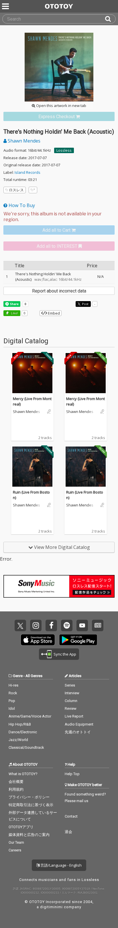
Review (70, 708)
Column (71, 701)
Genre (18, 676)
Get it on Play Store (78, 640)
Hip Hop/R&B (20, 724)
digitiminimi (51, 907)
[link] (59, 116)
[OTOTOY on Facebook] (51, 625)
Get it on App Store (38, 640)
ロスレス (16, 189)
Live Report (74, 716)
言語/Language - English (61, 865)
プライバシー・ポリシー (29, 797)
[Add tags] (33, 190)
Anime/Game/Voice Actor (30, 716)
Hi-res (13, 685)
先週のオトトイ (78, 732)
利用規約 (16, 789)
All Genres (33, 676)
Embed (53, 313)
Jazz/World (18, 740)
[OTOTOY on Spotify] (66, 625)
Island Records (27, 172)
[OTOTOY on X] (20, 625)
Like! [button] (14, 313)
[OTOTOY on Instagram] (36, 625)
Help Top (72, 774)
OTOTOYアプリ (21, 827)
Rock (13, 693)
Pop (12, 701)
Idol (12, 708)
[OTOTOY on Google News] (97, 625)
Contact (71, 816)
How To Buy (21, 205)
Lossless (64, 150)
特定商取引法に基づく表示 (31, 805)
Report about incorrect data (59, 291)
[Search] (110, 19)
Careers (15, 850)
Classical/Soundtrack (26, 747)
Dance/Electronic (23, 732)
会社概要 (16, 781)
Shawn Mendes (23, 141)
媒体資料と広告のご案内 (29, 835)
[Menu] (6, 6)
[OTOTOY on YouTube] (82, 625)
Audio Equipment (79, 724)
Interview (72, 693)
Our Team (16, 842)
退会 (68, 832)
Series (70, 685)
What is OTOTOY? (23, 774)
